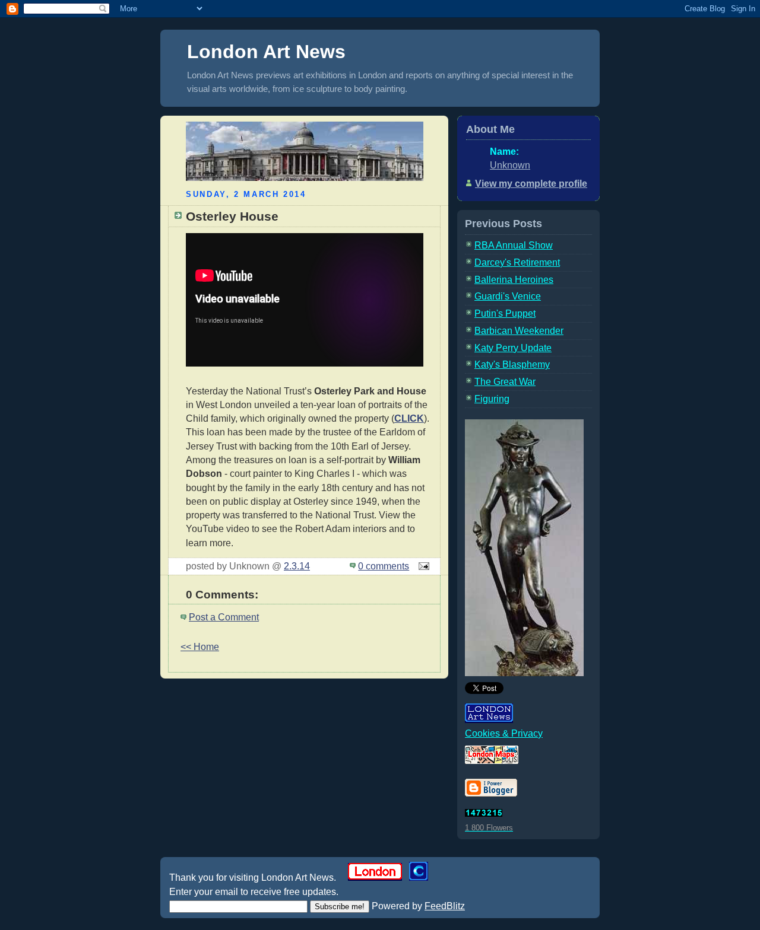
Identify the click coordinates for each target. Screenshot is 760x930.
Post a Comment (224, 617)
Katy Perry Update (513, 348)
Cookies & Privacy (504, 733)
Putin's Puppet (505, 313)
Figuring (491, 399)
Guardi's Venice (507, 296)
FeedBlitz (445, 906)
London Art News (266, 51)
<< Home (199, 647)
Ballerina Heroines (513, 280)
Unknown (510, 165)
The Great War (505, 382)
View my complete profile (531, 184)
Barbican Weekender (518, 331)
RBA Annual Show (513, 245)
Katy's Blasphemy (512, 364)
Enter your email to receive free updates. (253, 892)
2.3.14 (297, 566)
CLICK (409, 418)
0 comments (383, 566)
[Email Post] (421, 566)
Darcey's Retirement (517, 262)
